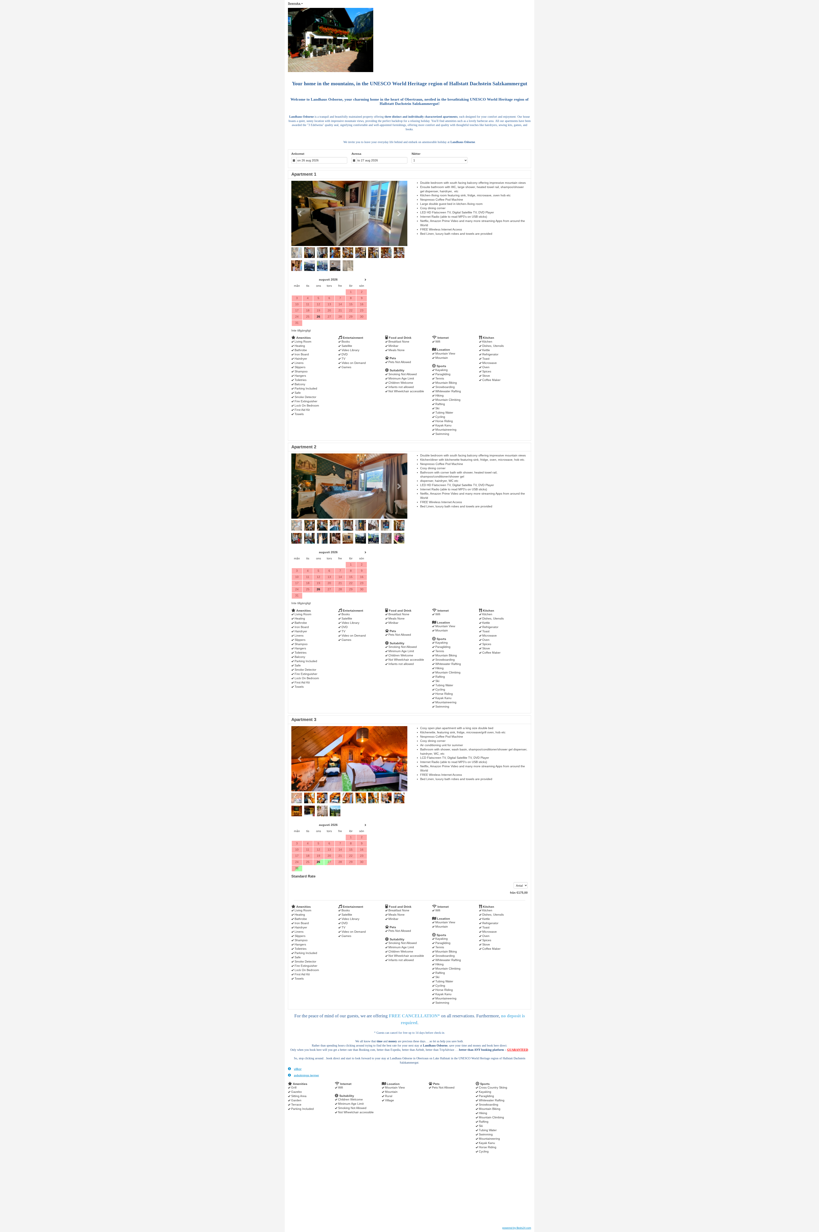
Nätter (416, 153)
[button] (300, 213)
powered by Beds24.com (516, 1227)
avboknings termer (306, 1075)
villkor (298, 1069)
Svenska (294, 3)
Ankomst (297, 153)
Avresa (356, 153)
